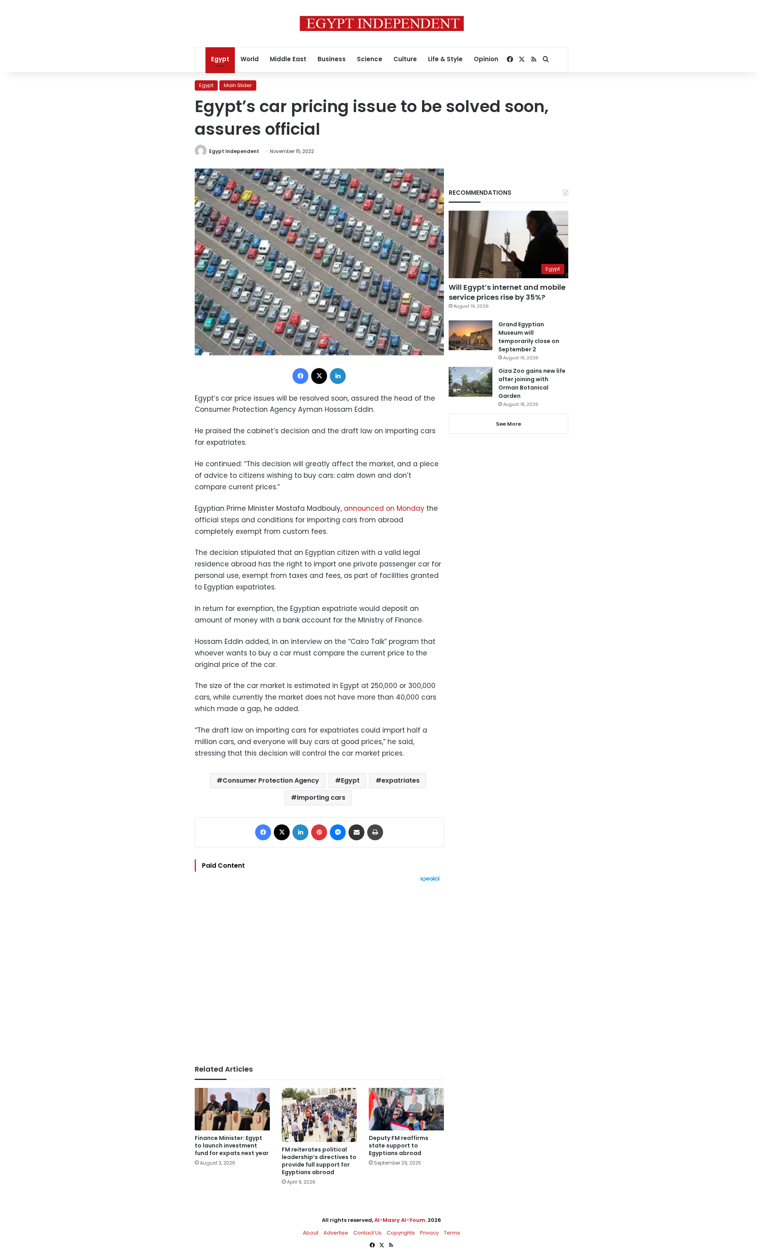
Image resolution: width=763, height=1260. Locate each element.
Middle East (288, 59)
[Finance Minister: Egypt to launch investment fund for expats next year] (232, 1109)
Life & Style (445, 59)
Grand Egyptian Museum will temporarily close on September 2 (528, 336)
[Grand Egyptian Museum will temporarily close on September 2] (470, 335)
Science (369, 59)
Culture (405, 59)
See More (508, 424)
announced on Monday (384, 508)
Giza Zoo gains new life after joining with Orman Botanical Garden (531, 383)
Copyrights (401, 1233)
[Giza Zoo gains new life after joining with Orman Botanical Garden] (470, 382)
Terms (452, 1233)
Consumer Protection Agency (271, 780)
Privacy (429, 1233)
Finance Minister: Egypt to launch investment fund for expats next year (232, 1145)
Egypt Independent (234, 151)
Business (332, 59)
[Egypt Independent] (382, 23)
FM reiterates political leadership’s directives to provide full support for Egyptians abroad (319, 1161)
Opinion (486, 59)
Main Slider (238, 85)
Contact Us (367, 1233)
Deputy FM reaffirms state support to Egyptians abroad (398, 1145)
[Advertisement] (319, 969)
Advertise (335, 1233)
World (249, 59)
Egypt (220, 59)
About (310, 1233)
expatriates (401, 780)
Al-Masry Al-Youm (399, 1220)
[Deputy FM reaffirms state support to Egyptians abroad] (406, 1109)
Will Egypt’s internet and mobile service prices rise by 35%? (507, 292)
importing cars (321, 797)
